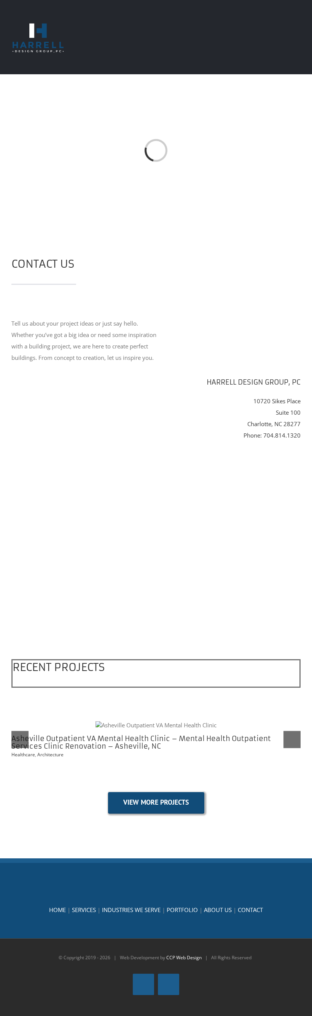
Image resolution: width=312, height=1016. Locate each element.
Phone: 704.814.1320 (272, 435)
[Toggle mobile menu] (297, 22)
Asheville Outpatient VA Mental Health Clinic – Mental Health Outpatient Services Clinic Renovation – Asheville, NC (156, 725)
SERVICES (84, 910)
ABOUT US (218, 910)
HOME (57, 910)
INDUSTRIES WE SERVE (131, 910)
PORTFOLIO (182, 910)
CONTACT (250, 910)
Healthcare (23, 754)
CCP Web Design (184, 957)
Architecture (50, 754)
